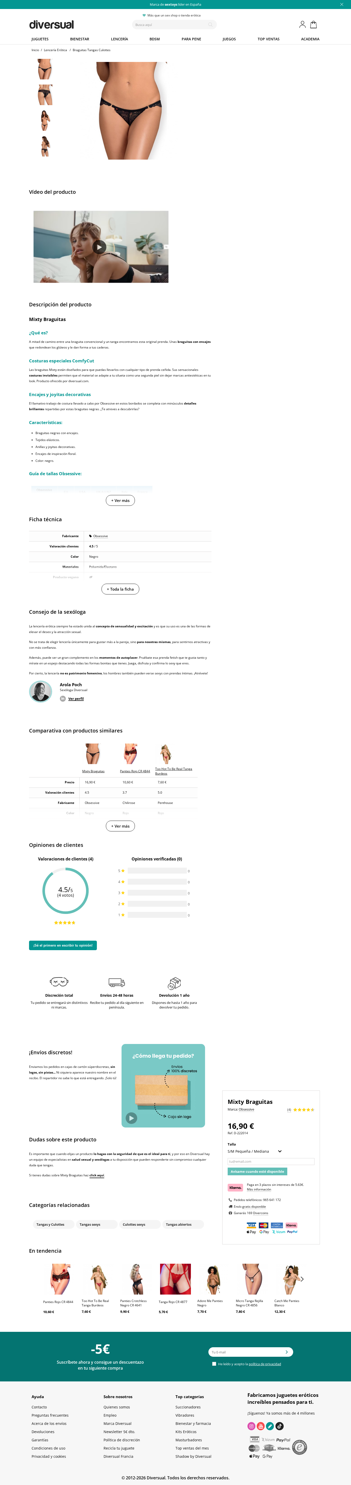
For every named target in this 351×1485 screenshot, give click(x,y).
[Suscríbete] (286, 1353)
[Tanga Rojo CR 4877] (175, 1279)
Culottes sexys (134, 1224)
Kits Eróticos (186, 1431)
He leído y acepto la (249, 1364)
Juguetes (40, 38)
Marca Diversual (118, 1423)
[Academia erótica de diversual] (270, 1426)
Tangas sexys (90, 1224)
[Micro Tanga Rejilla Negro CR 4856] (252, 1279)
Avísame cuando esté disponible (257, 1171)
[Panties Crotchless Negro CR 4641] (137, 1279)
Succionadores (188, 1407)
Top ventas (269, 38)
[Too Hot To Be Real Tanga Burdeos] (98, 1279)
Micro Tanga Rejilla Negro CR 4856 (249, 1303)
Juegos (229, 38)
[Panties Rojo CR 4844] (60, 1279)
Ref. (230, 1133)
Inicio (35, 50)
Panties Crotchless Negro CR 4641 (133, 1303)
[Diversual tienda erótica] (70, 23)
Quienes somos (117, 1407)
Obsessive (100, 536)
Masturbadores (189, 1439)
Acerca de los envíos (49, 1423)
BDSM (155, 38)
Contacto (39, 1407)
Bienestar (79, 38)
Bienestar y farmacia (193, 1423)
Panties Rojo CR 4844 (58, 1302)
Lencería (119, 38)
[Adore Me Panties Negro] (214, 1279)
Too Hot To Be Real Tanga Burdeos (95, 1303)
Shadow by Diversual (193, 1456)
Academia (310, 38)
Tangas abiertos (178, 1224)
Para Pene (191, 38)
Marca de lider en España (175, 4)
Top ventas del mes (192, 1448)
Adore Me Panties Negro (210, 1303)
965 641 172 (272, 1200)
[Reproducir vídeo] (99, 247)
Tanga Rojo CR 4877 (173, 1302)
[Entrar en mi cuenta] (303, 24)
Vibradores (185, 1415)
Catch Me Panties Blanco (286, 1303)
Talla (232, 1144)
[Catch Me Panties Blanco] (291, 1279)
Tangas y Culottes (50, 1224)
